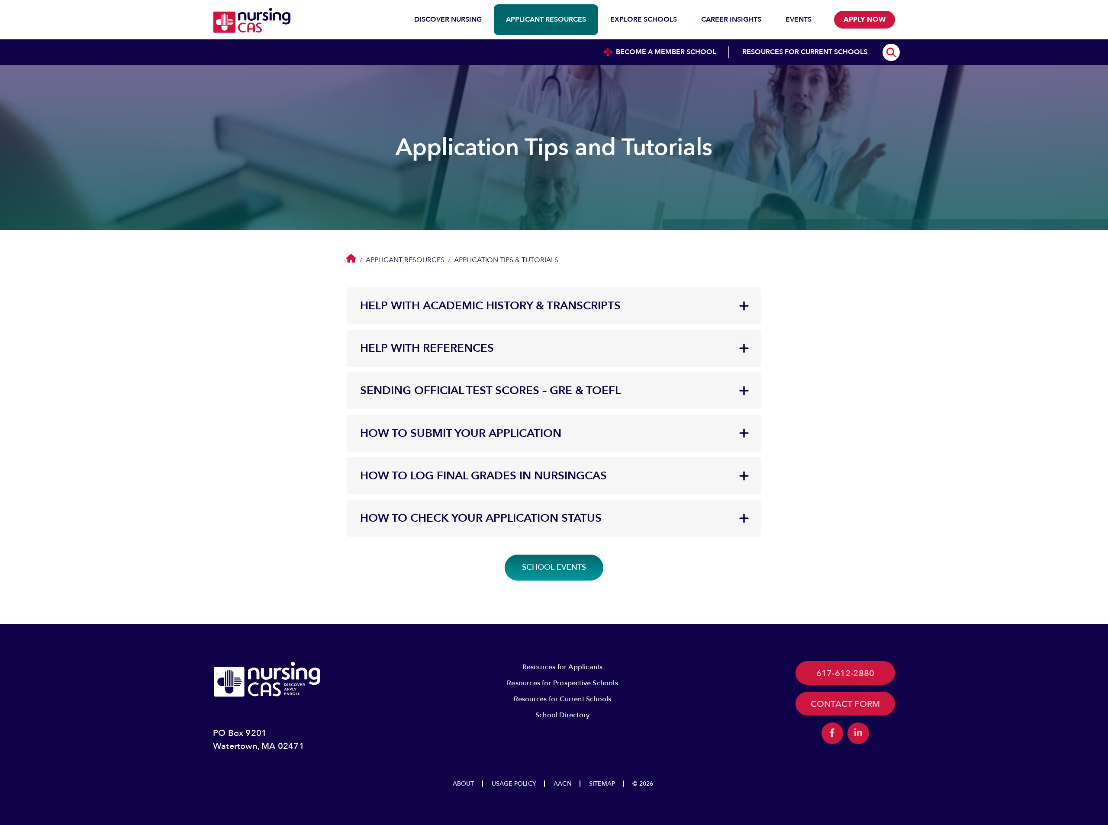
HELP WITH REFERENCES (427, 348)
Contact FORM (845, 704)
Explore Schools (643, 19)
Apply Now (865, 19)
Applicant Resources (546, 19)
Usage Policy (514, 784)
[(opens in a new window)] (832, 733)
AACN (563, 784)
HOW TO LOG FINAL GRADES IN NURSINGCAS (483, 476)
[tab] (554, 306)
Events (799, 19)
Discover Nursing (448, 19)
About (463, 784)
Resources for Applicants (562, 667)
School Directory (562, 715)
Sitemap (602, 784)
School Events (554, 567)
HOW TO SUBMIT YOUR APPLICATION (460, 433)
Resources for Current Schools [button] (804, 52)
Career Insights (731, 19)
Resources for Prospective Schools (562, 683)
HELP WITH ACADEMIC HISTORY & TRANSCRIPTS (490, 306)
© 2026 (642, 784)
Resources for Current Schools (563, 699)
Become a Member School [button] (666, 52)
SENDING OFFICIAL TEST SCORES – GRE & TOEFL (490, 390)
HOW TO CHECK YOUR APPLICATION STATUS (481, 518)
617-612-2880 (845, 673)
